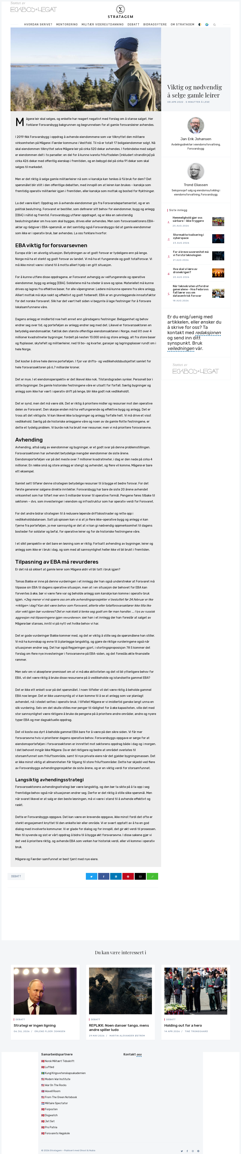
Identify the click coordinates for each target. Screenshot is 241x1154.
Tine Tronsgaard (196, 1031)
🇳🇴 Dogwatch (49, 1115)
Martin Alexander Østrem (127, 1035)
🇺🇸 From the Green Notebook (59, 1097)
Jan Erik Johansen (195, 139)
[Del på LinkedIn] (116, 876)
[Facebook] (186, 1151)
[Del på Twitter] (91, 876)
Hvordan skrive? (38, 24)
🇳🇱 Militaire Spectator (54, 1103)
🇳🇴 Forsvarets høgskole (55, 1133)
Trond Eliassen (196, 185)
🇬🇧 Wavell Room (50, 1091)
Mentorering (67, 24)
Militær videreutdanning (103, 24)
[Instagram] (192, 1151)
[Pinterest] (197, 1151)
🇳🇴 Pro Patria (49, 1127)
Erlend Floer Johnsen (50, 1031)
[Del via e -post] (140, 876)
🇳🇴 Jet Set (48, 1121)
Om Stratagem (182, 24)
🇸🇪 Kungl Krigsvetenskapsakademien (63, 1073)
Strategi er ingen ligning (35, 1025)
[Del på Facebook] (104, 876)
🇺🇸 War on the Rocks (53, 1085)
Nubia (92, 1150)
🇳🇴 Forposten (49, 1109)
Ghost (83, 1150)
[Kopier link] (152, 876)
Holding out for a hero (183, 1025)
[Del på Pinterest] (128, 876)
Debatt (134, 24)
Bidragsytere (155, 24)
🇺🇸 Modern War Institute (55, 1079)
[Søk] (214, 24)
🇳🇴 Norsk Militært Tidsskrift (57, 1061)
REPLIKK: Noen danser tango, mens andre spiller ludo (119, 1027)
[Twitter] (181, 1151)
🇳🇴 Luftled (47, 1067)
